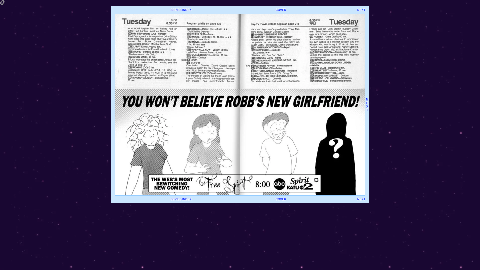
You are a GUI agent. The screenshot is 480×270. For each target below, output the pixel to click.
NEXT (361, 10)
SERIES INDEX (181, 10)
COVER (281, 10)
